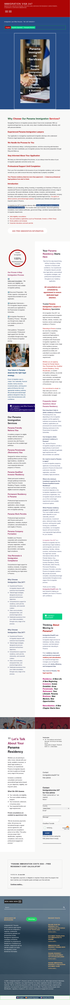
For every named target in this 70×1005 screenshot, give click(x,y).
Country (45, 806)
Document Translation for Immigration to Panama (56, 937)
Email (45, 810)
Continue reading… (17, 884)
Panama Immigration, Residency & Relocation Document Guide (56, 964)
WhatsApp (31, 919)
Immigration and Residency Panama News (56, 946)
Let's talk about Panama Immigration (52, 605)
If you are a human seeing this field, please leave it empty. (52, 837)
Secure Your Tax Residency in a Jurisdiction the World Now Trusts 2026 (56, 927)
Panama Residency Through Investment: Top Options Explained (56, 954)
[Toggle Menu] (6, 11)
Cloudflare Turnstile (48, 823)
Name (45, 799)
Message (46, 817)
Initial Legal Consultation (15, 281)
